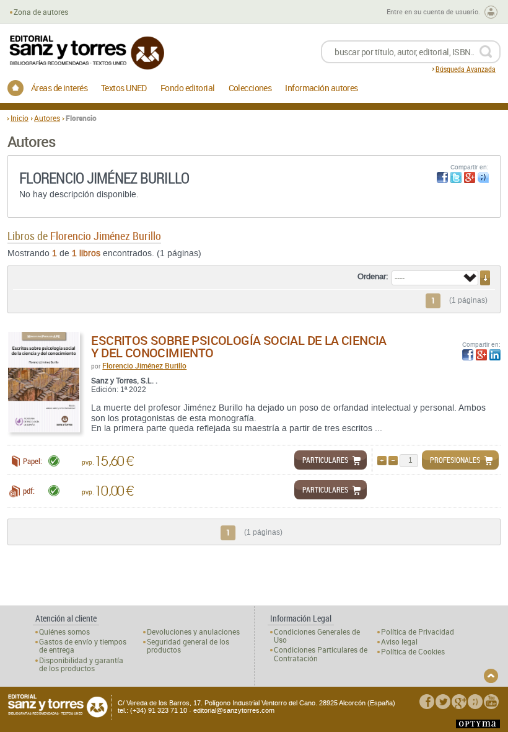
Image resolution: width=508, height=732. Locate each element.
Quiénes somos (64, 632)
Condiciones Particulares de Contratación (320, 654)
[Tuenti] (475, 701)
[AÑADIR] (382, 460)
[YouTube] (491, 701)
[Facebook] (426, 701)
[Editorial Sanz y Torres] (86, 52)
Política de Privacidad (417, 632)
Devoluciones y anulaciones (193, 632)
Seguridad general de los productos (188, 646)
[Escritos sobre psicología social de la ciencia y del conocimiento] (43, 381)
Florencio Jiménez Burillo (144, 365)
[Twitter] (443, 701)
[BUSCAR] (485, 51)
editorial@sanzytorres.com (233, 711)
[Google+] (459, 701)
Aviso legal (399, 642)
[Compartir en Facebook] (442, 177)
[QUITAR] (393, 460)
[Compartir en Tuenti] (483, 177)
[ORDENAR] (485, 277)
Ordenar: (372, 276)
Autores (47, 118)
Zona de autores (41, 12)
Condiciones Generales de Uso (317, 636)
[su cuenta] (490, 12)
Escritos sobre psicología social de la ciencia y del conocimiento (238, 346)
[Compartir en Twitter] (456, 177)
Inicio (19, 118)
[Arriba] (491, 676)
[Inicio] (15, 88)
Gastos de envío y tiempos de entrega (82, 646)
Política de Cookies (413, 652)
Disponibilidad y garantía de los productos (81, 664)
